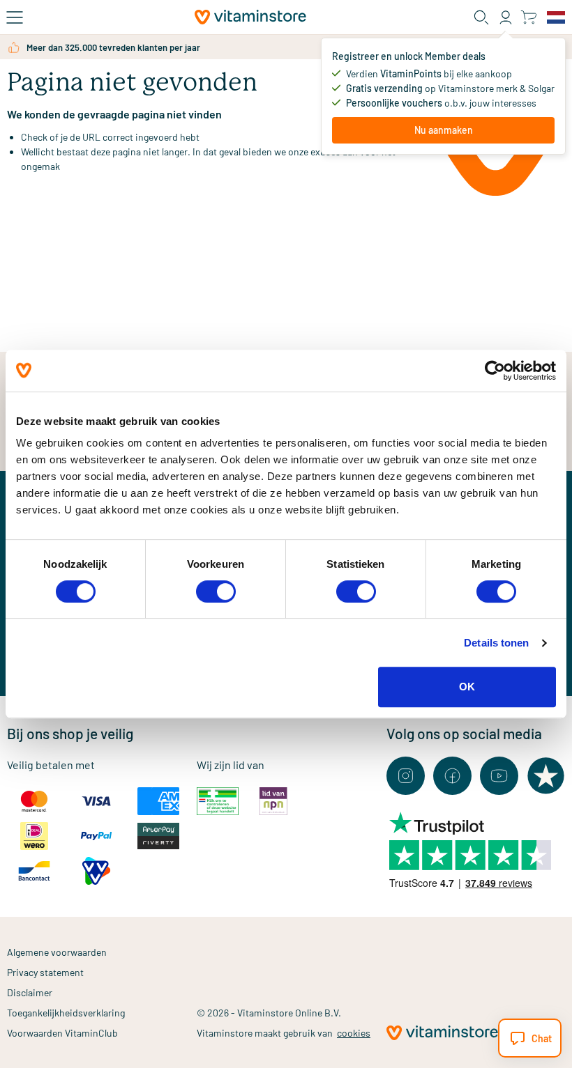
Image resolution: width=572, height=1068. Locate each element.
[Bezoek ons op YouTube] (499, 776)
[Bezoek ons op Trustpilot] (546, 776)
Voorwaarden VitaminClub (62, 1033)
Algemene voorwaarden (57, 952)
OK (467, 686)
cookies (353, 1033)
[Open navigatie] (14, 17)
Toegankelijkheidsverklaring (66, 1013)
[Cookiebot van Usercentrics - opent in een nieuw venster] (495, 370)
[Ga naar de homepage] (250, 17)
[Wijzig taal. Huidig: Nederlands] (556, 17)
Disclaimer (29, 992)
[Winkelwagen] (528, 17)
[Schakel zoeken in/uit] (481, 17)
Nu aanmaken (443, 130)
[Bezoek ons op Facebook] (452, 776)
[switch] (216, 591)
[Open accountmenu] (506, 17)
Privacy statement (45, 972)
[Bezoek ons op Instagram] (405, 776)
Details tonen (496, 643)
